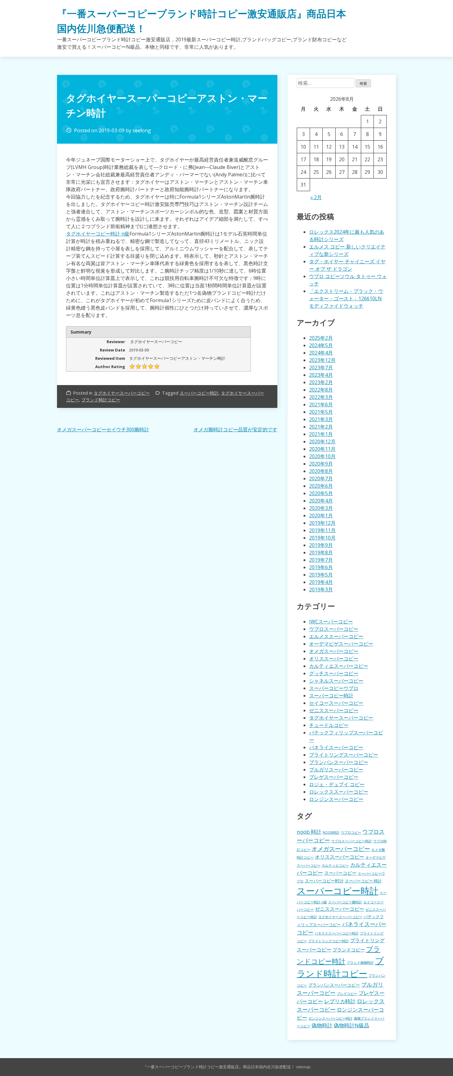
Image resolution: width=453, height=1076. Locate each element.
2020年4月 (321, 500)
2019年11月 (322, 530)
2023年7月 (321, 367)
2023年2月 (321, 382)
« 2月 (316, 197)
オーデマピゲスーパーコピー (341, 643)
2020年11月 (322, 449)
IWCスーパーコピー (331, 621)
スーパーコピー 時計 (363, 881)
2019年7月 (321, 559)
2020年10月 (322, 456)
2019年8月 (321, 552)
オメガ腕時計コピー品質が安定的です (235, 429)
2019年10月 (322, 537)
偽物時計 (322, 1025)
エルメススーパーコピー (336, 636)
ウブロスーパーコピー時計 (351, 841)
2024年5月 (321, 345)
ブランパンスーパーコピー (338, 762)
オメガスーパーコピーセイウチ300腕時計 (103, 429)
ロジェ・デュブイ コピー (337, 784)
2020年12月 (322, 441)
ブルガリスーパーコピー (336, 769)
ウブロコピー (351, 832)
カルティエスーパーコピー (338, 666)
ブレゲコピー (347, 994)
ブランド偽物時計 (360, 962)
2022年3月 (321, 397)
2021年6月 (321, 404)
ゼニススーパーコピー (333, 710)
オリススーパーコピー (333, 658)
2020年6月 (321, 486)
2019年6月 (321, 567)
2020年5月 (321, 493)
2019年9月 (321, 545)
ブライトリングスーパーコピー (343, 754)
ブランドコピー (349, 950)
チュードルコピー (329, 725)
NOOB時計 (331, 832)
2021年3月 (321, 419)
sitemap (303, 1067)
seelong (142, 130)
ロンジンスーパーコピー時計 (330, 1018)
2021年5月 (321, 412)
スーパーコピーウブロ (333, 688)
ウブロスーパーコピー (333, 629)
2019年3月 (321, 589)
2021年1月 (321, 434)
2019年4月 (321, 582)
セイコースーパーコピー (336, 703)
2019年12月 (322, 523)
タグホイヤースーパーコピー (122, 393)
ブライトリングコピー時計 (328, 941)
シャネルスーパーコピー (336, 680)
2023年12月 (322, 360)
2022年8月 (321, 389)
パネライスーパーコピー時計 (337, 933)
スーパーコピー (340, 873)
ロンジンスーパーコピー (336, 799)
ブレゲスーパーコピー (333, 777)
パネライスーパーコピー (336, 747)
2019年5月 (321, 574)
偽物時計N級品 (351, 1025)
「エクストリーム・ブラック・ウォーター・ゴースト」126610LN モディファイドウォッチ (346, 298)
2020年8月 (321, 471)
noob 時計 (309, 831)
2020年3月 (321, 508)
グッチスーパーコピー (333, 673)
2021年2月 (321, 426)
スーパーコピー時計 (199, 393)
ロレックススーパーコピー (338, 791)
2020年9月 (321, 463)
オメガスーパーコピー (333, 651)
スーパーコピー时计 (324, 881)
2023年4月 (321, 375)
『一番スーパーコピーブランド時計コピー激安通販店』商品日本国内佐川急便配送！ (219, 1067)
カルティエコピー (335, 865)
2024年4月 (321, 352)
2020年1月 (321, 515)
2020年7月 (321, 478)
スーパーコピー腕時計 (345, 902)
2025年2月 (321, 338)
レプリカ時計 (340, 1001)
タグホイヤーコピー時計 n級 (97, 233)
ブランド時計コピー (100, 400)
